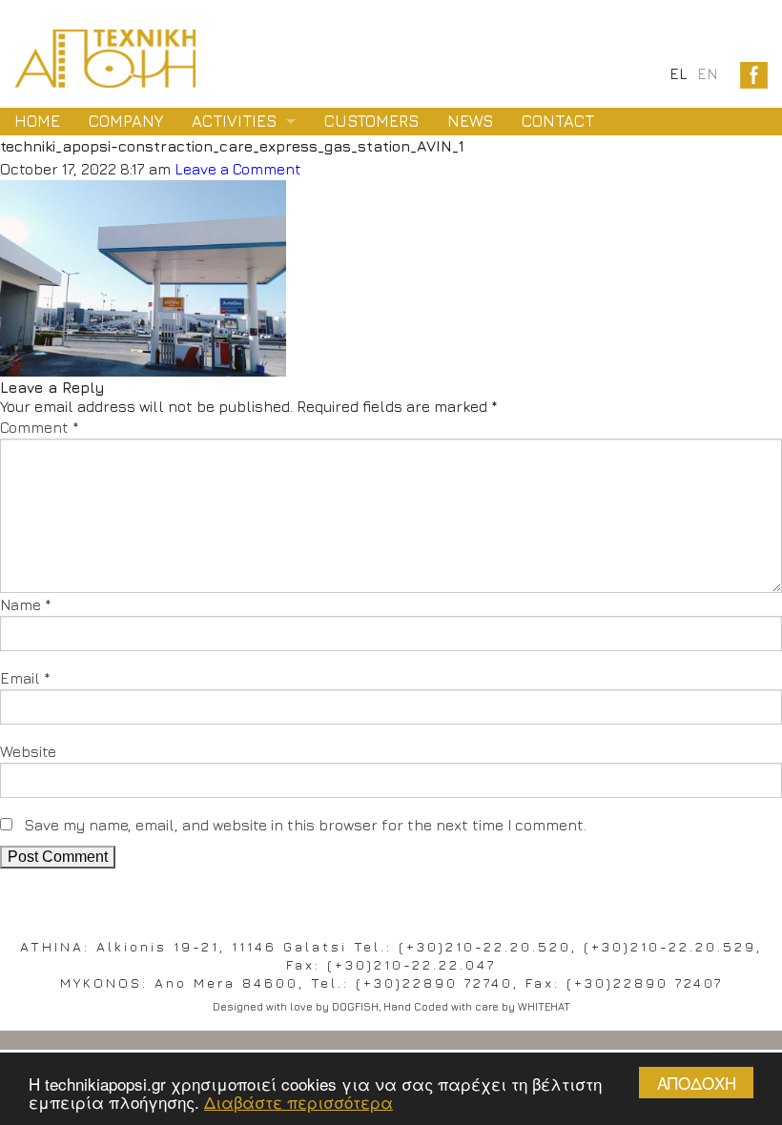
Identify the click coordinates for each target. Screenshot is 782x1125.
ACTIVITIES (234, 121)
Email (25, 677)
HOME (37, 121)
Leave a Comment (238, 168)
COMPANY (126, 121)
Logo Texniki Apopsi (105, 59)
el (678, 73)
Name (25, 604)
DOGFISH (355, 1006)
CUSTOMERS (371, 121)
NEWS (470, 121)
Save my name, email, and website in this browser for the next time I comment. (305, 824)
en (707, 73)
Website (28, 751)
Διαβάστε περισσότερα (298, 1102)
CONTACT (558, 121)
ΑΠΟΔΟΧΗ (696, 1082)
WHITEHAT (544, 1006)
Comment (39, 427)
